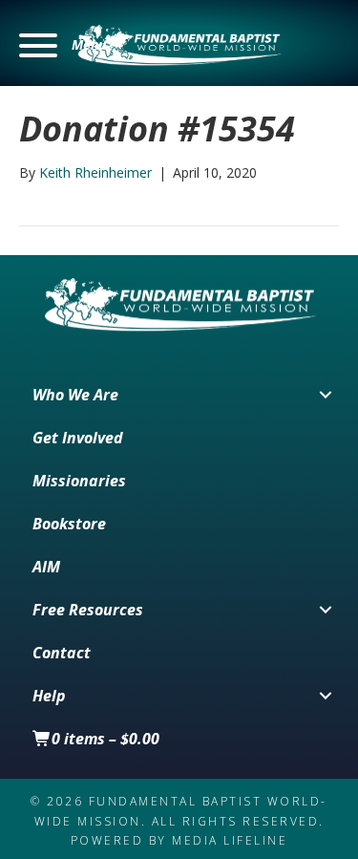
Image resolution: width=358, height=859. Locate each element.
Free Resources (87, 609)
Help (49, 695)
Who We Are (75, 394)
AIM (46, 566)
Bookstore (69, 523)
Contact (61, 652)
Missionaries (79, 480)
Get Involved (77, 437)
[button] (63, 45)
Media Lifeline (229, 840)
